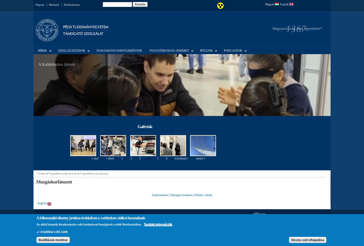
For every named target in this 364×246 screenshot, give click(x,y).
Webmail (54, 4)
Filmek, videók (203, 195)
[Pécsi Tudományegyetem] (47, 39)
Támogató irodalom (181, 195)
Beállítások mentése (53, 240)
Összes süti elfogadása (307, 240)
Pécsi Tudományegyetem (85, 27)
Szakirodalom (160, 195)
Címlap (41, 173)
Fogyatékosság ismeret (168, 50)
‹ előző (110, 158)
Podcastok (231, 50)
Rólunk (205, 50)
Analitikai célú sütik (54, 232)
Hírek (41, 50)
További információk (158, 224)
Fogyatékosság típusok (94, 173)
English (284, 4)
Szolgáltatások (70, 50)
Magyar (270, 4)
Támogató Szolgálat (83, 34)
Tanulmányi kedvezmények (119, 50)
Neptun (40, 4)
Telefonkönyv (72, 4)
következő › (181, 158)
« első (95, 158)
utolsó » (200, 158)
